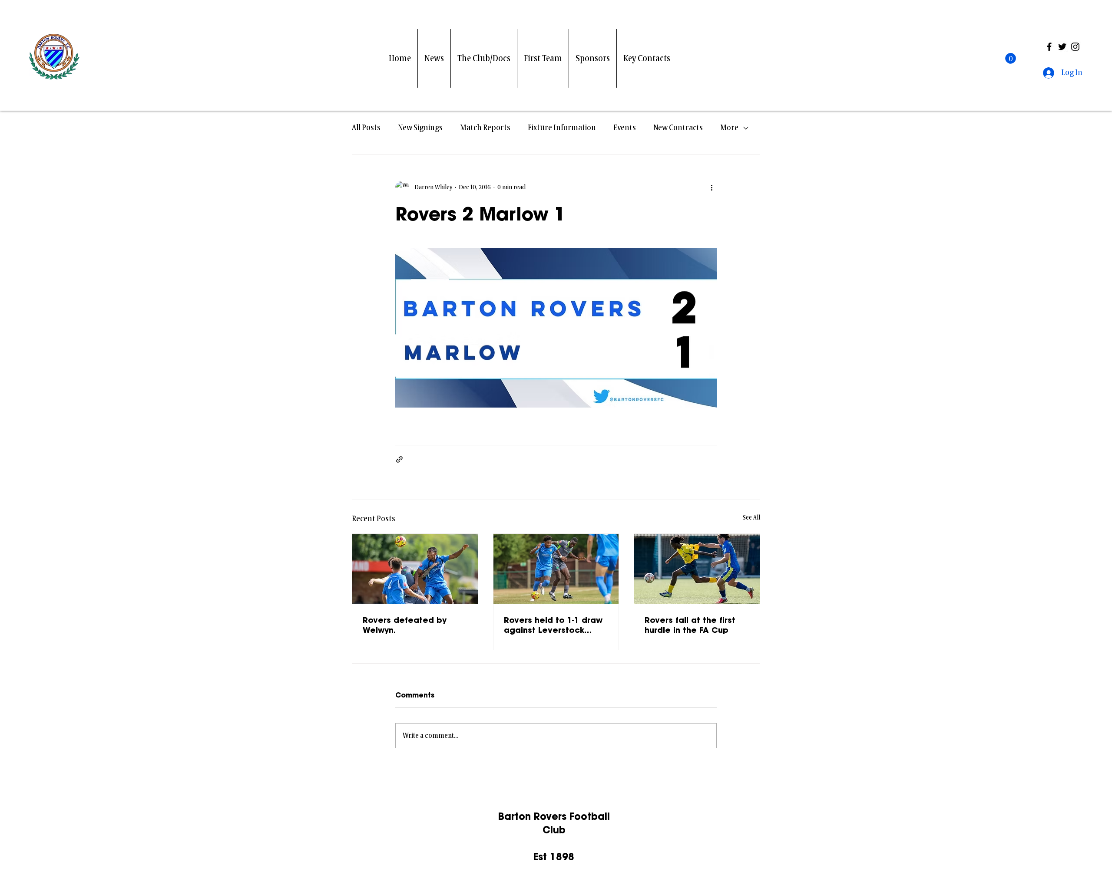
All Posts (366, 127)
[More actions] (711, 187)
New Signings (420, 127)
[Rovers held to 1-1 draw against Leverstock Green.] (556, 569)
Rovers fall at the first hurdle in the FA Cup (690, 625)
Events (624, 127)
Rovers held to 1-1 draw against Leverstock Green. (553, 625)
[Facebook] (1049, 46)
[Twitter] (1062, 46)
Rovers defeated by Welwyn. (405, 625)
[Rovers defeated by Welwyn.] (415, 569)
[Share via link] (399, 459)
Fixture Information (562, 127)
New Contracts (678, 127)
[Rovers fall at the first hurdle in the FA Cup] (697, 569)
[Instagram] (1075, 46)
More (729, 127)
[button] (1010, 58)
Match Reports (485, 127)
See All (751, 517)
